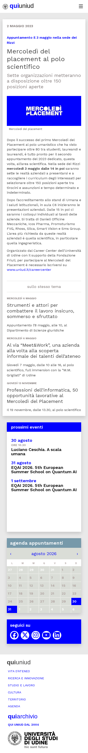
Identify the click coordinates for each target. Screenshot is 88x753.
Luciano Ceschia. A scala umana (36, 451)
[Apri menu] (80, 6)
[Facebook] (14, 635)
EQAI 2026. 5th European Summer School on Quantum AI (44, 469)
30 (74, 601)
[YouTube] (46, 635)
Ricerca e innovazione (26, 678)
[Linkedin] (57, 635)
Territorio (17, 699)
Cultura (14, 692)
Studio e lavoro (21, 685)
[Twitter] (25, 635)
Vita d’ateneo (19, 671)
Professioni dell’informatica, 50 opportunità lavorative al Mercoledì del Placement (42, 395)
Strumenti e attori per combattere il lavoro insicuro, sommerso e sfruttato (40, 310)
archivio (23, 716)
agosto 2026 (44, 553)
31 (9, 609)
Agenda (14, 706)
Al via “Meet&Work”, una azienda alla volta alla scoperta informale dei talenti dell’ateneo (44, 350)
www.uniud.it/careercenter (29, 270)
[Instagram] (35, 635)
